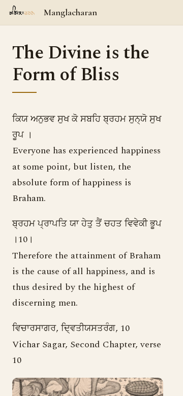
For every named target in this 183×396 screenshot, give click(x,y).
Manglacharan (70, 12)
